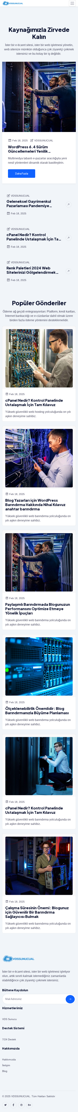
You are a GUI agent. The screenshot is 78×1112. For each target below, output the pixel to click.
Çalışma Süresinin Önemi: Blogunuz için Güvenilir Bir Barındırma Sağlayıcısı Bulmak (37, 912)
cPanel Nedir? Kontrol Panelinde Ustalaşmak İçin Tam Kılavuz (34, 236)
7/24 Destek (9, 1039)
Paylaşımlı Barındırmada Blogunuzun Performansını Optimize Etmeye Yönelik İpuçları (37, 608)
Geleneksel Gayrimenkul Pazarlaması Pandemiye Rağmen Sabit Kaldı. (29, 203)
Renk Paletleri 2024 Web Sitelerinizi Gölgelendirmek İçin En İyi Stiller (31, 270)
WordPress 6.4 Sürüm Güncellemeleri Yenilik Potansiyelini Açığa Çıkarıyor (34, 149)
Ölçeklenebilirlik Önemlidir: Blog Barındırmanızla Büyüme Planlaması (37, 710)
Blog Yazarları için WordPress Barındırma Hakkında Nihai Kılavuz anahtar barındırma (35, 504)
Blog (4, 1071)
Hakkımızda (9, 1059)
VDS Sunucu (9, 1019)
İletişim (6, 1065)
